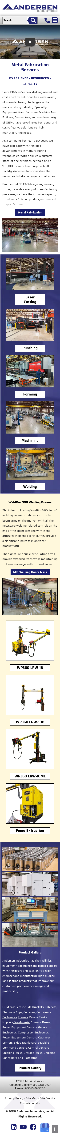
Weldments (22, 1022)
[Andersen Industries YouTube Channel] (23, 1127)
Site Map (31, 1098)
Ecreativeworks (30, 1103)
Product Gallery (30, 1067)
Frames (23, 1017)
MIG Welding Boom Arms (30, 572)
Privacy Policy (14, 1098)
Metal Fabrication (30, 212)
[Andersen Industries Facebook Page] (32, 1127)
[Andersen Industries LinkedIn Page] (13, 1127)
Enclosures (9, 1017)
